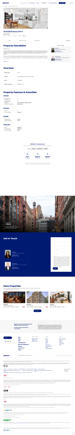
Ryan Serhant (14, 263)
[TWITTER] (65, 355)
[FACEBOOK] (57, 355)
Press (46, 343)
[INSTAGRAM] (60, 355)
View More (36, 310)
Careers (47, 342)
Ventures (47, 347)
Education (61, 342)
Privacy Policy (55, 266)
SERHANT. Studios (35, 338)
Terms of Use (60, 266)
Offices (47, 341)
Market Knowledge (62, 338)
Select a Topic (56, 250)
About (47, 338)
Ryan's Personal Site (49, 346)
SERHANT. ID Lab (34, 341)
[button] (53, 3)
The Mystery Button (49, 348)
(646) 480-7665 (15, 267)
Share (24, 35)
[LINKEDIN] (62, 355)
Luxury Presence (66, 371)
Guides (60, 341)
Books (60, 344)
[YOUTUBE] (70, 355)
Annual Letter (48, 344)
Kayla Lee (14, 252)
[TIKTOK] (67, 355)
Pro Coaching (61, 343)
